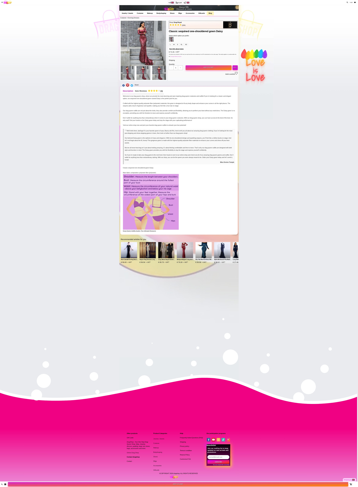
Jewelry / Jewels (127, 13)
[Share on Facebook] (123, 85)
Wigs (180, 13)
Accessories (190, 13)
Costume (140, 13)
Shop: (175, 22)
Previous (122, 73)
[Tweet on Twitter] (132, 85)
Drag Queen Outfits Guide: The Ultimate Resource (139, 231)
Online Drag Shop (133, 452)
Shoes (172, 13)
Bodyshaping (161, 13)
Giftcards (201, 13)
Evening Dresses (133, 18)
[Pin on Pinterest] (127, 85)
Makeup (150, 13)
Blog (210, 13)
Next (165, 73)
